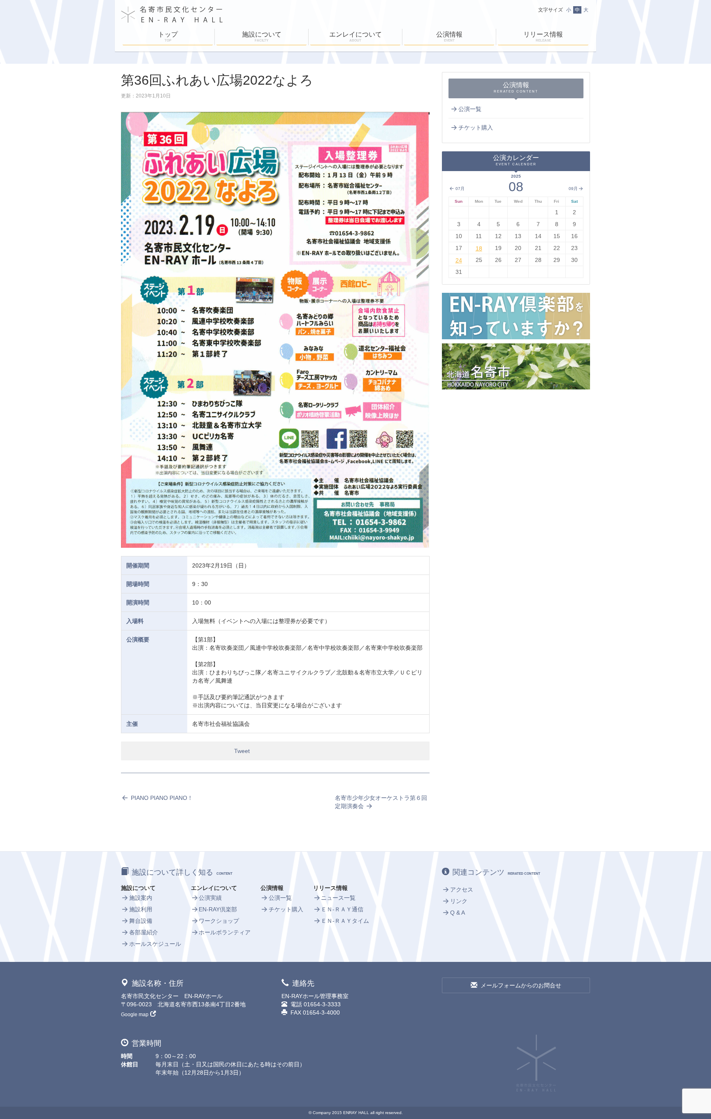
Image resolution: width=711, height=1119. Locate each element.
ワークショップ (219, 920)
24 (458, 260)
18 (479, 248)
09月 (573, 188)
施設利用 (140, 909)
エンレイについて (355, 36)
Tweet (242, 751)
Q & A (457, 912)
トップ (168, 36)
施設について (261, 36)
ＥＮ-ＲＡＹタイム (345, 920)
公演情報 (449, 36)
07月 (459, 188)
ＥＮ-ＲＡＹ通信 (342, 909)
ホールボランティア (225, 932)
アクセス (461, 889)
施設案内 (140, 897)
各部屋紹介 (143, 932)
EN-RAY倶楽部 (218, 909)
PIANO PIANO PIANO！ (161, 798)
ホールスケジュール (155, 944)
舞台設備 (140, 920)
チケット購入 (475, 127)
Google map (135, 1014)
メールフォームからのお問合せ (521, 985)
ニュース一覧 (338, 897)
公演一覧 (469, 109)
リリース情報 (543, 36)
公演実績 (210, 897)
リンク (458, 901)
